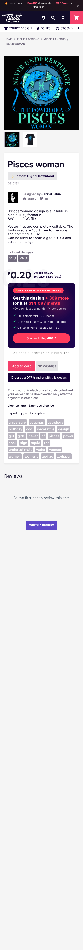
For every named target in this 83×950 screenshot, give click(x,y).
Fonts (45, 28)
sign (23, 443)
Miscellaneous (55, 39)
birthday (15, 429)
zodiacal (63, 456)
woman (55, 449)
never (33, 436)
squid (35, 443)
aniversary (17, 422)
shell (12, 443)
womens (31, 456)
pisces (54, 436)
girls (21, 436)
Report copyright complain (26, 413)
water (40, 449)
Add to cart (21, 366)
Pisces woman (15, 43)
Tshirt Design (20, 28)
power (68, 436)
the (46, 443)
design (63, 429)
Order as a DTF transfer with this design (39, 377)
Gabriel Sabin (51, 194)
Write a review (41, 525)
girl (11, 436)
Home (8, 39)
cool (29, 429)
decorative (45, 429)
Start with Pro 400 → (42, 338)
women (15, 456)
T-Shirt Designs (28, 39)
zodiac (47, 456)
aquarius (37, 422)
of (43, 436)
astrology (55, 422)
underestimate (20, 449)
